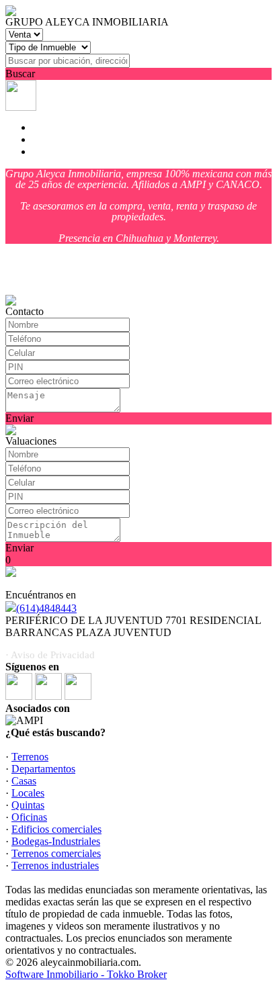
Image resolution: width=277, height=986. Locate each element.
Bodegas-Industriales (55, 841)
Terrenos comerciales (56, 853)
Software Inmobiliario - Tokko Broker (86, 974)
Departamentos (43, 768)
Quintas (27, 805)
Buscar (20, 73)
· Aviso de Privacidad (50, 654)
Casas (23, 781)
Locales (27, 793)
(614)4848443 (46, 608)
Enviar (19, 418)
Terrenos (29, 756)
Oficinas (29, 817)
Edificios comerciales (56, 829)
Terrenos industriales (55, 865)
